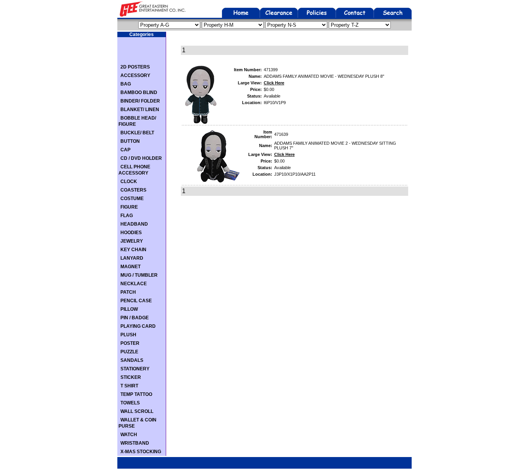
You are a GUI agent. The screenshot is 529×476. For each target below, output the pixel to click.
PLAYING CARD (138, 326)
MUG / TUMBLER (139, 275)
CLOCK (128, 181)
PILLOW (129, 309)
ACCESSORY (135, 75)
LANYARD (131, 258)
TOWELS (130, 403)
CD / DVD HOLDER (141, 158)
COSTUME (132, 198)
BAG (125, 84)
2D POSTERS (135, 67)
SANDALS (131, 360)
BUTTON (130, 141)
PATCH (128, 292)
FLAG (126, 215)
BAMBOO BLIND (138, 92)
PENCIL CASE (136, 300)
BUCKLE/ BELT (137, 132)
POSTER (129, 343)
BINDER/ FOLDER (140, 101)
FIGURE (129, 207)
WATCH (128, 434)
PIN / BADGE (134, 317)
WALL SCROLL (136, 411)
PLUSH (128, 334)
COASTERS (133, 190)
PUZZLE (129, 351)
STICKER (130, 377)
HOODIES (131, 232)
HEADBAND (134, 224)
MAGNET (130, 266)
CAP (125, 149)
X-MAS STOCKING (140, 451)
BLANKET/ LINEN (139, 109)
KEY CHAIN (133, 249)
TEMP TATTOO (136, 394)
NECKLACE (133, 283)
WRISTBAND (134, 443)
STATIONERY (134, 369)
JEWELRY (131, 241)
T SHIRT (129, 386)
